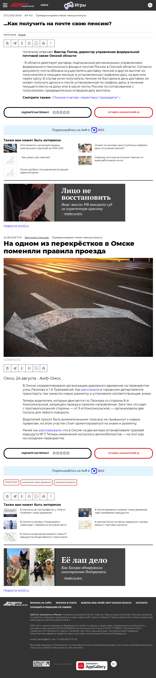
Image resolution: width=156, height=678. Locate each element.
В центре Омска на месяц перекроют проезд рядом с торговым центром (121, 523)
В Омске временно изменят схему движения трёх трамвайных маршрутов (121, 511)
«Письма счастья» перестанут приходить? (85, 97)
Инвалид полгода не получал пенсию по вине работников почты (119, 159)
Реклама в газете (66, 603)
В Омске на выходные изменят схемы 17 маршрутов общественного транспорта (43, 535)
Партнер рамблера (63, 664)
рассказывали (50, 430)
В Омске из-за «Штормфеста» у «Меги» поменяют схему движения (43, 511)
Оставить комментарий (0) (123, 112)
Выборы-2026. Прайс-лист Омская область (106, 603)
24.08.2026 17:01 (13, 237)
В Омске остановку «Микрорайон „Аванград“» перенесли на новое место (43, 523)
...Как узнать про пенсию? (35, 157)
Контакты (141, 603)
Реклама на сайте (41, 603)
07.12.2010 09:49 (12, 15)
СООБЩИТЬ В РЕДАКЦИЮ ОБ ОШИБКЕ (51, 607)
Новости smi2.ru (16, 226)
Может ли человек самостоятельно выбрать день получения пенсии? (121, 147)
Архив (21, 34)
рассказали (90, 389)
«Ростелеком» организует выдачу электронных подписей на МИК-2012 (42, 147)
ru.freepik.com (12, 359)
